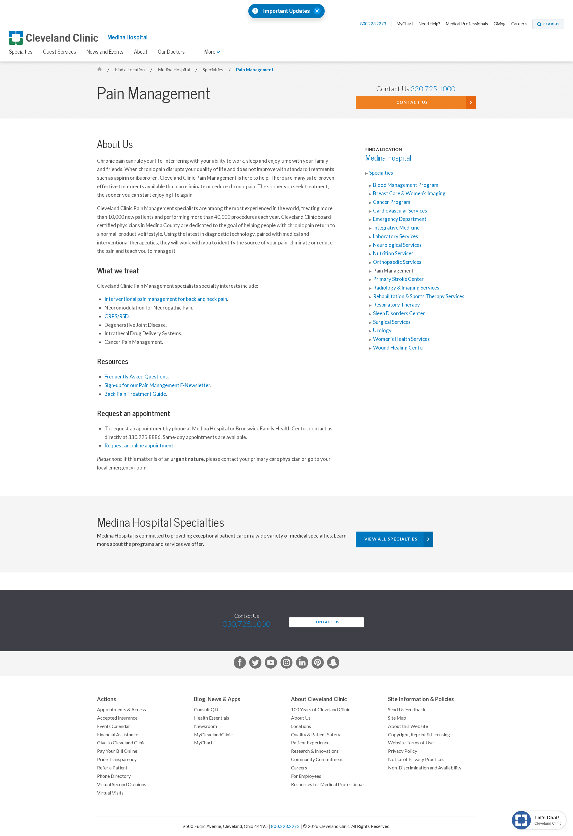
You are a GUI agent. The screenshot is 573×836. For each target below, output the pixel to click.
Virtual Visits (110, 793)
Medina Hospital (127, 37)
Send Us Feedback (407, 709)
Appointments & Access (121, 709)
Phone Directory (114, 776)
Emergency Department (399, 219)
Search (551, 24)
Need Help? (429, 24)
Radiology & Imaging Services (406, 287)
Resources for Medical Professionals (328, 784)
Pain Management (255, 70)
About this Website (408, 726)
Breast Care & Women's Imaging (409, 193)
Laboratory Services (395, 236)
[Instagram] (287, 663)
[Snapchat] (333, 663)
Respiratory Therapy (396, 304)
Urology (382, 330)
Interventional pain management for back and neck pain (165, 299)
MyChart (405, 24)
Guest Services (59, 51)
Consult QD (206, 709)
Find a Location (130, 70)
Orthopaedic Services (397, 262)
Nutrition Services (393, 253)
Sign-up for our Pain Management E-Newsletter (157, 385)
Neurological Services (397, 245)
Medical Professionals (467, 24)
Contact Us (412, 102)
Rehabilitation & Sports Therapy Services (418, 296)
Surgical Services (392, 322)
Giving (500, 24)
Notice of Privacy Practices (416, 759)
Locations (301, 726)
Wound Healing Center (398, 347)
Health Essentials (211, 718)
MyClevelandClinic (213, 735)
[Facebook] (240, 663)
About (140, 51)
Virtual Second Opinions (121, 784)
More (210, 51)
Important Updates (286, 11)
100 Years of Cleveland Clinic (320, 709)
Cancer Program (391, 202)
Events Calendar (113, 726)
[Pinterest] (318, 663)
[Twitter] (255, 663)
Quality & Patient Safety (315, 735)
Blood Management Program (405, 185)
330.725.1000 (433, 88)
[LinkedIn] (302, 663)
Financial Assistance (117, 735)
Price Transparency (117, 759)
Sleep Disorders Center (399, 313)
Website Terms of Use (411, 743)
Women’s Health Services (401, 339)
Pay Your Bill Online (117, 751)
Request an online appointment (138, 445)
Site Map (397, 718)
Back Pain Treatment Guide (135, 394)
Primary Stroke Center (398, 279)
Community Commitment (317, 759)
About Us (301, 718)
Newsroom (205, 726)
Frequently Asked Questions (136, 376)
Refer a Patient (112, 768)
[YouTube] (271, 663)
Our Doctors (171, 51)
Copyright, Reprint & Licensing (419, 735)
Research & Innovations (315, 751)
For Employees (306, 776)
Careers (519, 24)
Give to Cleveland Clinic (121, 743)
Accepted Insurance (117, 718)
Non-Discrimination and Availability (424, 768)
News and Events (105, 51)
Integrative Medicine (396, 227)
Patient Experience (310, 743)
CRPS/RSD (116, 316)
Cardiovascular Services (400, 210)
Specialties (21, 51)
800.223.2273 (373, 24)
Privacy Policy (402, 751)
